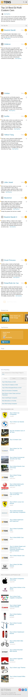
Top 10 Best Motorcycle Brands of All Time (17, 484)
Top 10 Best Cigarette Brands (16, 659)
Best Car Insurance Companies (10, 390)
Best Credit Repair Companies (9, 397)
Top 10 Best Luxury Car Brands (17, 502)
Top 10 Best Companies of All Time (17, 579)
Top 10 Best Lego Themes (17, 667)
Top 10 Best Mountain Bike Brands (16, 650)
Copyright (11, 692)
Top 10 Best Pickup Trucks (15, 475)
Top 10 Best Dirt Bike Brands (16, 565)
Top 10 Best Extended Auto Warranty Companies (17, 511)
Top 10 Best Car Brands (17, 422)
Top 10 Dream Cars (15, 439)
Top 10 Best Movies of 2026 (9, 382)
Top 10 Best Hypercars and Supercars (16, 520)
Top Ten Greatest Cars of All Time (17, 431)
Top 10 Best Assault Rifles (17, 676)
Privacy (6, 692)
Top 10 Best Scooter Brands (16, 623)
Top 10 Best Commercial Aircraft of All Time (17, 458)
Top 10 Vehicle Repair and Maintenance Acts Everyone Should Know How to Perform (17, 549)
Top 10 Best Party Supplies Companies (16, 597)
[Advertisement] (14, 76)
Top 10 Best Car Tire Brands (16, 449)
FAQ (15, 692)
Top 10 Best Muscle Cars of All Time (17, 467)
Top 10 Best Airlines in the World (17, 588)
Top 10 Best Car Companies (14, 413)
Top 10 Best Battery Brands (15, 614)
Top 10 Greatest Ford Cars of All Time (16, 493)
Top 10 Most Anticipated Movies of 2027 (12, 387)
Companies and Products (12, 5)
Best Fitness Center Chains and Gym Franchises (11, 394)
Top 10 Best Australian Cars (16, 529)
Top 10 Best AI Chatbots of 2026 (10, 384)
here (3, 374)
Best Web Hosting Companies (9, 403)
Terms (2, 692)
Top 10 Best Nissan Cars (17, 555)
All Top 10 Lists (3, 5)
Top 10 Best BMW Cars (17, 537)
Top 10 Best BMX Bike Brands (16, 641)
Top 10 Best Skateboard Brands (17, 632)
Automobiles (20, 5)
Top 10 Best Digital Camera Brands (15, 606)
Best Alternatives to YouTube (9, 400)
